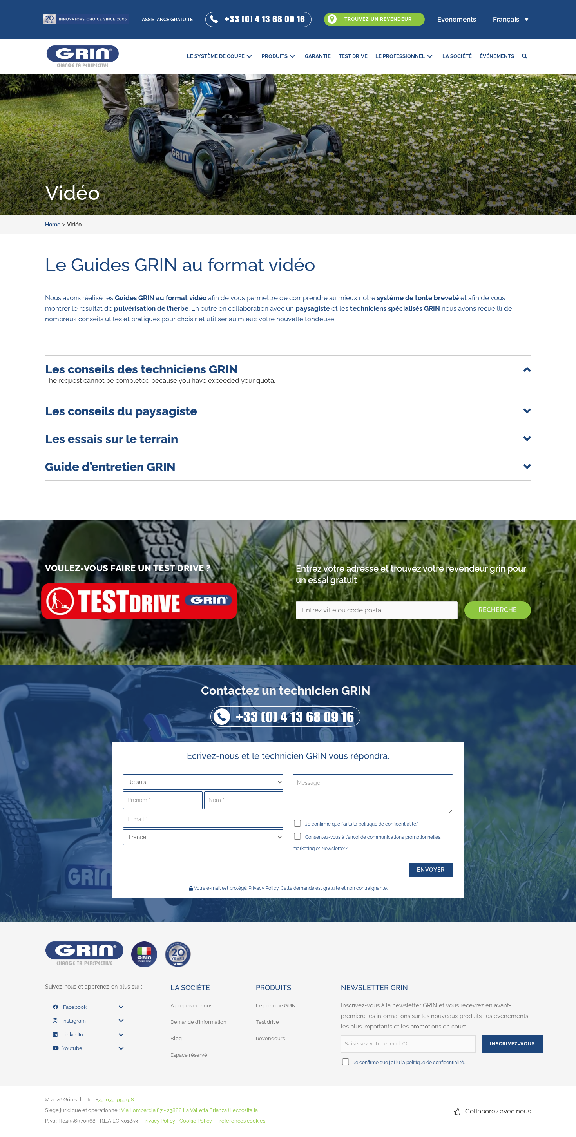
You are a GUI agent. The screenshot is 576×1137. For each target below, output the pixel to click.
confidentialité (400, 824)
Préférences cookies (240, 1121)
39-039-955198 (116, 1100)
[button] (258, 19)
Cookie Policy (195, 1121)
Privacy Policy (263, 888)
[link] (220, 56)
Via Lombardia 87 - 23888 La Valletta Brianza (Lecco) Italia (189, 1110)
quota (265, 380)
